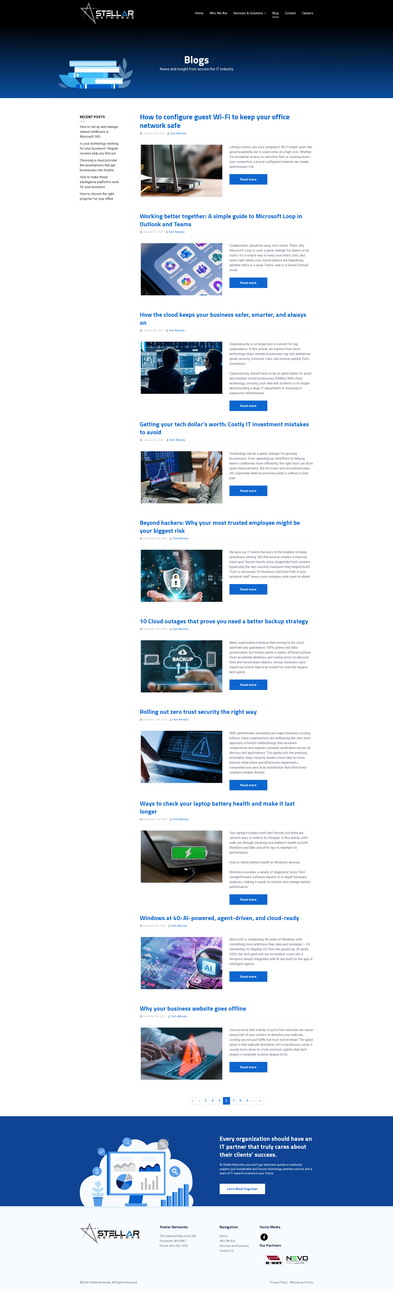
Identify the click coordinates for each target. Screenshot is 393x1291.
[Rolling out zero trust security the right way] (182, 757)
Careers (307, 13)
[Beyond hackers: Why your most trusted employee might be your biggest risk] (182, 576)
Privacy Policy (279, 1282)
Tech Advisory (178, 133)
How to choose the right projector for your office (97, 196)
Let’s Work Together (242, 1188)
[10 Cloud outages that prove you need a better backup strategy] (182, 666)
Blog (275, 13)
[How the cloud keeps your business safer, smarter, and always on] (182, 367)
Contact (290, 13)
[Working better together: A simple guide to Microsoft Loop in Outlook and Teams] (182, 269)
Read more (248, 179)
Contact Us (227, 1250)
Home (199, 13)
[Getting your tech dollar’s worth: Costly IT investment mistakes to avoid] (182, 477)
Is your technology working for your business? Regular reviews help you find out (99, 148)
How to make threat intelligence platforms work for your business (99, 182)
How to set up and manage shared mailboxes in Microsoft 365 (99, 132)
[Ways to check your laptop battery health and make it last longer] (182, 856)
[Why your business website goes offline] (182, 1053)
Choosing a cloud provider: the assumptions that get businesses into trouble (99, 165)
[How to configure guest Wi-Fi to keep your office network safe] (182, 170)
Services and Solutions (234, 1245)
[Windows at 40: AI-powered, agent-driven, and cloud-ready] (182, 963)
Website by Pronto (301, 1282)
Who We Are (218, 13)
